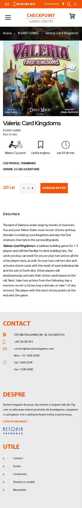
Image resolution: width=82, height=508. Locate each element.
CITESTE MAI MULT (15, 421)
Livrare (17, 466)
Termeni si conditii (24, 482)
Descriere (11, 214)
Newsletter (19, 490)
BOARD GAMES (29, 33)
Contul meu (20, 474)
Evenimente (52, 4)
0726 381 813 (25, 4)
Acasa (7, 33)
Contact (18, 458)
